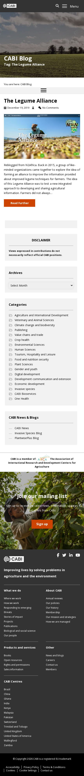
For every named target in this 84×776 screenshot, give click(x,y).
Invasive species (25, 389)
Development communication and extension (43, 379)
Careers (50, 660)
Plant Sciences (24, 364)
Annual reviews (54, 598)
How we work (11, 603)
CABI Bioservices (25, 394)
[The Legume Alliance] (42, 136)
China (7, 694)
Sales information (13, 669)
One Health (22, 398)
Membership (53, 612)
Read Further (20, 203)
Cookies (10, 770)
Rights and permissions (17, 664)
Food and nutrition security (32, 359)
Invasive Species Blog (28, 433)
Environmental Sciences (30, 344)
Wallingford (10, 740)
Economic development (30, 384)
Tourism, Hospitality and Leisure (35, 354)
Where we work (12, 598)
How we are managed (58, 621)
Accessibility (13, 767)
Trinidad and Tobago (16, 726)
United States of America (17, 736)
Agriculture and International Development (41, 315)
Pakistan (8, 717)
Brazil (7, 689)
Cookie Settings (28, 770)
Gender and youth (26, 369)
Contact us (52, 664)
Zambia (8, 745)
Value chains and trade (29, 335)
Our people (10, 635)
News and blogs (55, 655)
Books (7, 655)
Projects (8, 621)
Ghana (7, 698)
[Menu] (43, 90)
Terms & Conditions (54, 767)
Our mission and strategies (61, 617)
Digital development (27, 374)
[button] (58, 555)
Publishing (21, 330)
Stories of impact (13, 616)
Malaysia (8, 712)
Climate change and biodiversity (35, 325)
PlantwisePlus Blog (27, 438)
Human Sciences (25, 349)
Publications (10, 626)
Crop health (22, 340)
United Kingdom (13, 731)
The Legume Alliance (30, 100)
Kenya (7, 708)
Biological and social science (20, 630)
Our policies (52, 603)
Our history (52, 607)
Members (51, 669)
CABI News (22, 428)
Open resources (13, 660)
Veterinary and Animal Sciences (34, 320)
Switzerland (10, 722)
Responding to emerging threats (17, 610)
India (6, 703)
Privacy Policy (31, 767)
